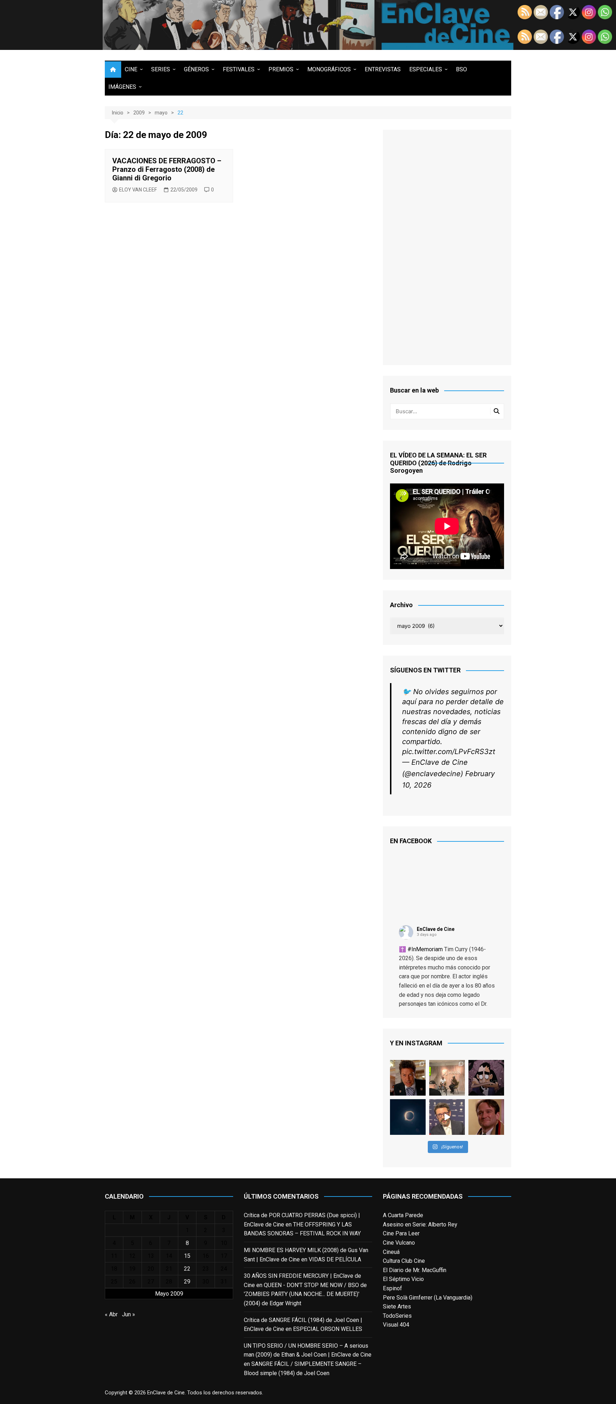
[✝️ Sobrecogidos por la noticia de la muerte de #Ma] (447, 1117)
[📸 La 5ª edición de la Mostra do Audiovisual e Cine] (447, 1078)
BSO (461, 69)
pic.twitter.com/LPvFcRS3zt (448, 751)
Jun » (128, 1314)
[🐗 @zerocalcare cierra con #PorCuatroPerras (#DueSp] (486, 1078)
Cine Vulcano (399, 1242)
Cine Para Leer (401, 1233)
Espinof (392, 1288)
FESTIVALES (239, 69)
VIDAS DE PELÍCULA (335, 1259)
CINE (131, 69)
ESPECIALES (425, 69)
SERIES (160, 69)
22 (187, 1268)
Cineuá (391, 1252)
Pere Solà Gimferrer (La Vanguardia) (427, 1297)
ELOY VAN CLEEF (138, 190)
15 (187, 1255)
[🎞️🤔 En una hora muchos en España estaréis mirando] (408, 1117)
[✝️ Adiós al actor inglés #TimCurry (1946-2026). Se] (408, 1078)
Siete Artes (397, 1306)
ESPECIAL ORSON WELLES (327, 1329)
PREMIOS (280, 69)
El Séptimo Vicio (403, 1279)
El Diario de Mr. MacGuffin (414, 1270)
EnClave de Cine (436, 929)
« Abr (111, 1314)
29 (187, 1281)
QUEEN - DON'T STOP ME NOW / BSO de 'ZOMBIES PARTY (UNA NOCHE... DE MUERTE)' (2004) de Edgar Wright (305, 1294)
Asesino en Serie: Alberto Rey (420, 1224)
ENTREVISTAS (383, 69)
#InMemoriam (425, 949)
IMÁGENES (122, 86)
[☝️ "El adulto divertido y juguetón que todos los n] (486, 1117)
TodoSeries (397, 1315)
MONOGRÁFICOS (329, 69)
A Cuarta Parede (403, 1215)
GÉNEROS (196, 69)
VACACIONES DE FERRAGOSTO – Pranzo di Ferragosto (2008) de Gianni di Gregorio (166, 169)
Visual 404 (396, 1324)
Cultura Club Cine (404, 1260)
